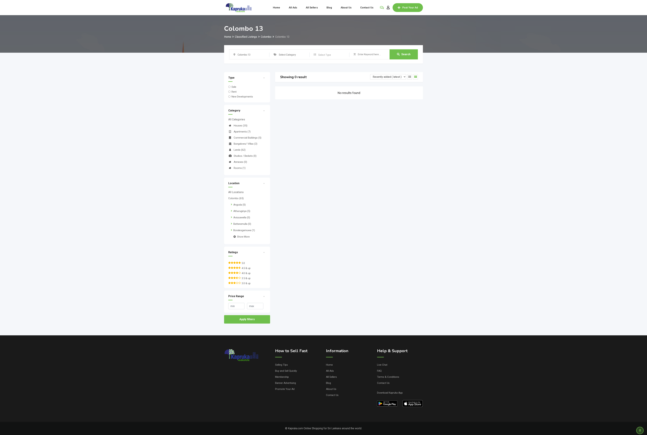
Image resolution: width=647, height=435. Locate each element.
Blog (329, 7)
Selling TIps (281, 364)
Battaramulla (242, 223)
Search (405, 54)
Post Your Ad (410, 7)
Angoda (239, 204)
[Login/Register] (388, 7)
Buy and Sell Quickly (286, 370)
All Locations (236, 192)
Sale (234, 86)
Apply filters (247, 319)
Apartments (242, 131)
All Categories (236, 119)
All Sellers (312, 7)
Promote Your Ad (285, 389)
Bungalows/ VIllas (245, 143)
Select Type (324, 55)
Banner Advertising (285, 382)
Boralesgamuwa (244, 230)
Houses (240, 125)
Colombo (236, 198)
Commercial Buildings (247, 137)
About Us (346, 7)
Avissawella (241, 217)
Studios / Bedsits (245, 155)
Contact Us (366, 7)
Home (276, 7)
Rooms (239, 168)
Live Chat (382, 364)
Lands (239, 149)
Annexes (240, 161)
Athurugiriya (241, 211)
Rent (234, 91)
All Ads (293, 7)
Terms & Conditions (388, 376)
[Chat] (382, 7)
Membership (282, 376)
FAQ (379, 370)
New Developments (242, 96)
